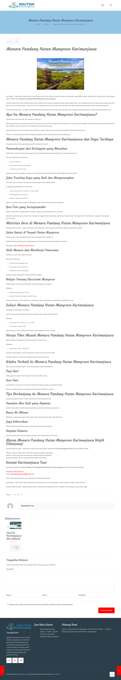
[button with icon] (9, 660)
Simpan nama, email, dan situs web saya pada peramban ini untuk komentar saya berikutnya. (41, 604)
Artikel (46, 24)
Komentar (10, 569)
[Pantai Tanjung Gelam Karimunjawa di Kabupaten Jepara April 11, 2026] (119, 670)
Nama (8, 595)
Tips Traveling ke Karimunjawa (23, 245)
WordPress (56, 674)
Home (38, 24)
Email (44, 595)
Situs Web (81, 595)
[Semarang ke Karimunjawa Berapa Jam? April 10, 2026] (2, 670)
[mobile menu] (102, 5)
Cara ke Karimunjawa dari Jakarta (14, 535)
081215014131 (19, 471)
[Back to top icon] (112, 674)
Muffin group (24, 674)
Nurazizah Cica (27, 506)
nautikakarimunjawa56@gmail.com (22, 474)
